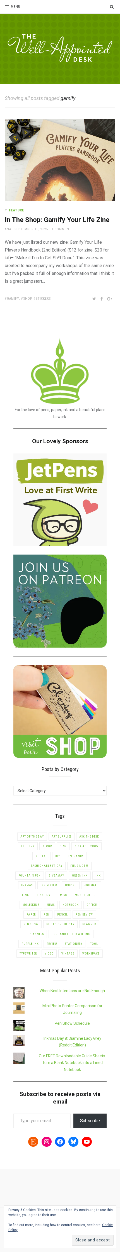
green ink (80, 875)
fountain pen (29, 875)
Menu (15, 7)
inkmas (27, 885)
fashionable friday (47, 865)
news (51, 904)
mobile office (86, 895)
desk (63, 846)
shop (27, 299)
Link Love (44, 895)
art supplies (61, 836)
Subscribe (90, 1120)
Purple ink (30, 943)
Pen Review (84, 914)
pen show (31, 924)
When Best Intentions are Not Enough (72, 991)
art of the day (32, 836)
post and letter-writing (71, 934)
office (92, 904)
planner (89, 924)
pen (46, 914)
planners (36, 934)
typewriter (28, 953)
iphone (70, 885)
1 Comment (61, 229)
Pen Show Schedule (72, 1023)
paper (31, 914)
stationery (73, 943)
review (52, 943)
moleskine (31, 904)
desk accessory (87, 846)
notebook (71, 904)
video (49, 953)
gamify (13, 299)
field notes (79, 865)
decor (47, 846)
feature (16, 210)
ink (98, 875)
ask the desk (89, 836)
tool (94, 943)
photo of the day (60, 924)
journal (91, 885)
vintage (68, 953)
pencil (62, 914)
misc (63, 895)
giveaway (56, 875)
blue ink (28, 846)
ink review (48, 885)
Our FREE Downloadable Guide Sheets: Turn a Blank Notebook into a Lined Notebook (72, 1063)
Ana (8, 229)
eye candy (76, 856)
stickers (43, 299)
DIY (57, 856)
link (25, 895)
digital (41, 856)
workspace (91, 953)
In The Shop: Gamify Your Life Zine (57, 220)
